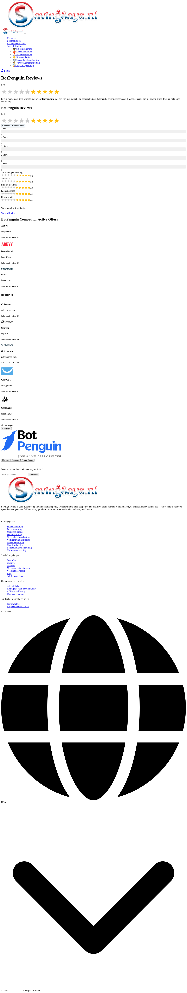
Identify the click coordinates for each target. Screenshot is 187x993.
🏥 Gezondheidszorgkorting (26, 60)
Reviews (5, 460)
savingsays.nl (15, 990)
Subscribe (33, 475)
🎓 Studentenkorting (22, 49)
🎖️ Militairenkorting (22, 54)
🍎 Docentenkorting (22, 51)
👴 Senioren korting (22, 57)
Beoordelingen (14, 41)
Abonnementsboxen (16, 43)
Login (7, 71)
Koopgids (11, 38)
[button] (93, 802)
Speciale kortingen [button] (15, 46)
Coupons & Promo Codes (13, 126)
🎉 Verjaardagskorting (23, 65)
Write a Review (8, 213)
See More (6, 429)
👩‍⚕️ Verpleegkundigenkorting (26, 62)
